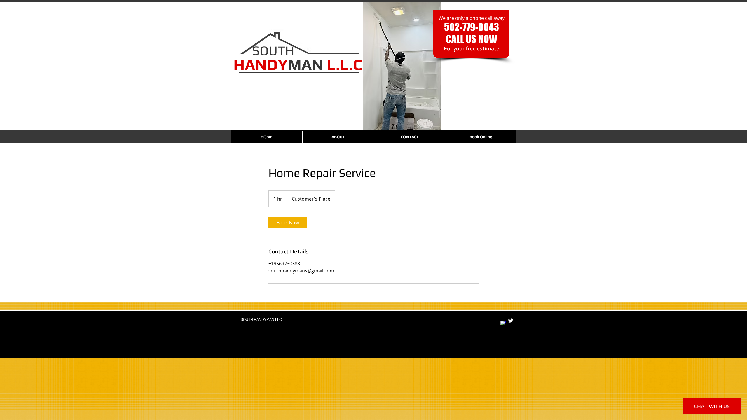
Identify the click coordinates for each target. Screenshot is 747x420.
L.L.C (344, 64)
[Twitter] (511, 320)
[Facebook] (503, 324)
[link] (287, 222)
